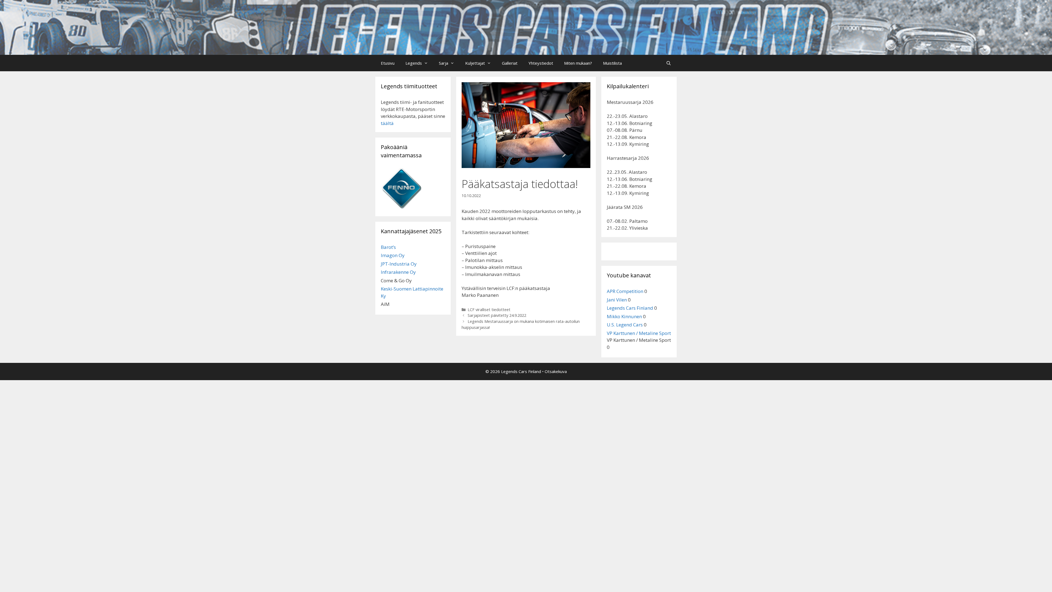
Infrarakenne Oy (398, 272)
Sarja (443, 63)
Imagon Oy (393, 255)
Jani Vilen (617, 300)
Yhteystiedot (540, 63)
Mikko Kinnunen (624, 316)
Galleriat (510, 63)
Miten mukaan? (578, 63)
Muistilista (612, 63)
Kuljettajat (475, 63)
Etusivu (388, 63)
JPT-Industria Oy (399, 264)
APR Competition (625, 291)
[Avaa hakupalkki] (669, 63)
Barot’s (388, 247)
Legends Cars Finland (630, 308)
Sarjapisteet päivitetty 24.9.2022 (497, 315)
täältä (387, 123)
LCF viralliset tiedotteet (489, 309)
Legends (413, 63)
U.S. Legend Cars (625, 324)
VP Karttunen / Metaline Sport (639, 333)
